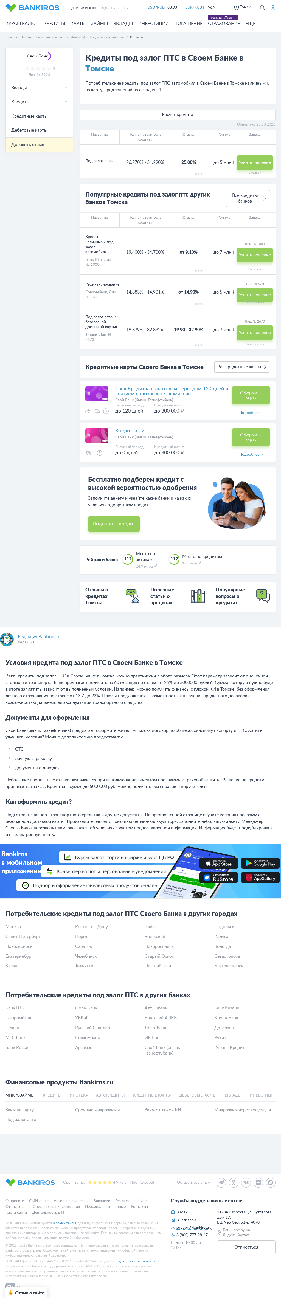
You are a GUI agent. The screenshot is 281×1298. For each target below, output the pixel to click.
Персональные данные (105, 1207)
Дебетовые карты (29, 130)
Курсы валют (21, 23)
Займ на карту (19, 1110)
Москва (13, 927)
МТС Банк (15, 1038)
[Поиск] (262, 7)
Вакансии (102, 1201)
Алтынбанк (156, 1008)
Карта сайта (16, 1212)
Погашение (188, 23)
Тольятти (84, 966)
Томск (245, 7)
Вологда (222, 946)
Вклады (123, 23)
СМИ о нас (39, 1201)
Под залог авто (20, 1119)
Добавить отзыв (27, 144)
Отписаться (15, 1207)
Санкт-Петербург (23, 936)
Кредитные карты (29, 116)
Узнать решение (255, 162)
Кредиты (54, 23)
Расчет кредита (177, 114)
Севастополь (227, 956)
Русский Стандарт (93, 1028)
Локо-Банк (155, 1028)
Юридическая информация (56, 1207)
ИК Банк (153, 1038)
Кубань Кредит (229, 1047)
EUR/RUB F (195, 7)
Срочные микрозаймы (97, 1110)
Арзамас (83, 1047)
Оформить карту (251, 395)
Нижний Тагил (159, 966)
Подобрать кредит (113, 523)
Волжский (155, 936)
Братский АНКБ (161, 1018)
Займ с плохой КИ (163, 1110)
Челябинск (86, 956)
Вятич (220, 1038)
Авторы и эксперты (71, 1201)
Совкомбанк (96, 292)
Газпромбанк (18, 1018)
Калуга (221, 936)
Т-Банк (91, 335)
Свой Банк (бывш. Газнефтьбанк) (162, 1050)
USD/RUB (156, 7)
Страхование (224, 23)
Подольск (224, 927)
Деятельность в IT (48, 1212)
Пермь (81, 936)
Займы (99, 23)
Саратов (83, 946)
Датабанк (224, 1028)
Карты (78, 23)
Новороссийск (159, 946)
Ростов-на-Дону (91, 927)
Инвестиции (153, 23)
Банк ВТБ (93, 260)
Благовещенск (228, 966)
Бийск (151, 927)
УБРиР (82, 1018)
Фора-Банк (86, 1008)
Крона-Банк (226, 1018)
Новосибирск (18, 946)
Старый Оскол (159, 956)
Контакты (139, 1207)
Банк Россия (17, 1047)
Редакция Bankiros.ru (39, 637)
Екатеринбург (19, 956)
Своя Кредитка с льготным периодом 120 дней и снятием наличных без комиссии (171, 391)
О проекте (14, 1201)
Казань (12, 966)
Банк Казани (226, 1008)
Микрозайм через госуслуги (242, 1110)
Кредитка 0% (130, 430)
